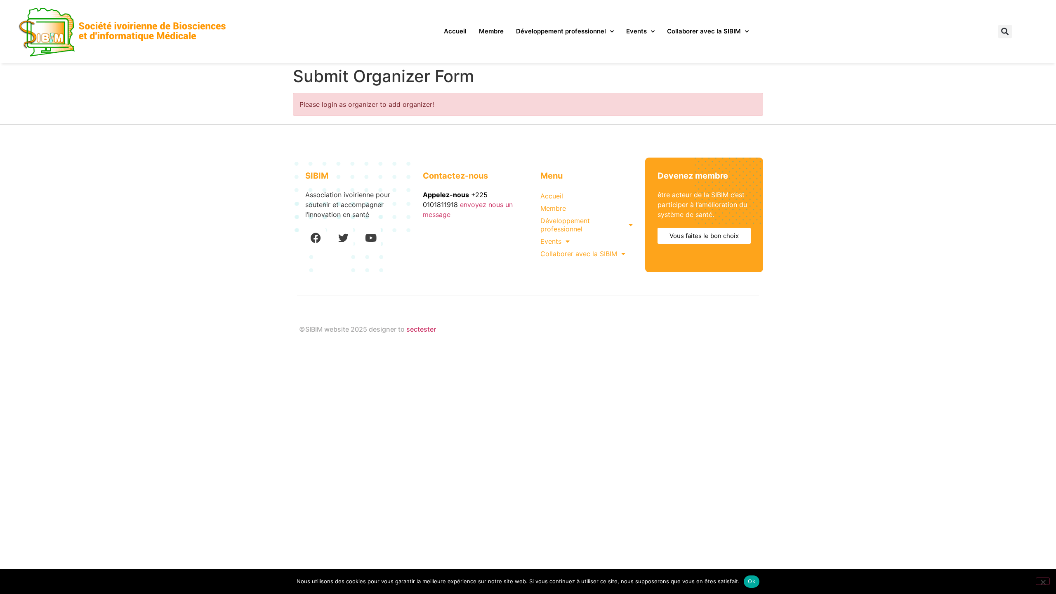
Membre (491, 31)
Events (636, 31)
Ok (751, 581)
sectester (421, 329)
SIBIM (316, 176)
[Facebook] (315, 238)
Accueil (455, 31)
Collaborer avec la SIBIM (704, 31)
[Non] (1043, 581)
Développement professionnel (561, 31)
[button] (1005, 31)
